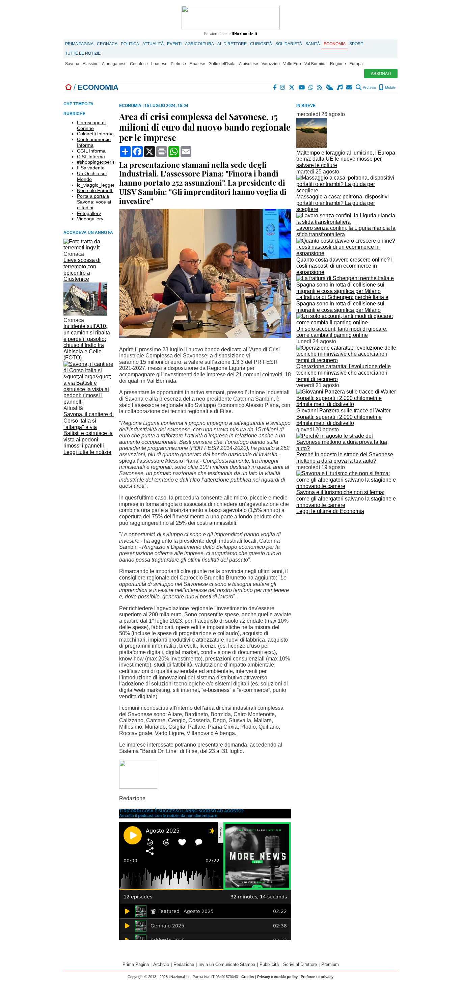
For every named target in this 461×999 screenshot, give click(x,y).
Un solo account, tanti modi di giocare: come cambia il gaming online (341, 332)
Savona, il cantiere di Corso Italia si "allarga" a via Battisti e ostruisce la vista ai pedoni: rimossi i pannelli (88, 430)
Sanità (312, 44)
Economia (335, 44)
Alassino (91, 63)
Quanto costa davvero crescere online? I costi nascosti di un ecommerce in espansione (344, 266)
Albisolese (248, 63)
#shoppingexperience (100, 162)
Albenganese (114, 63)
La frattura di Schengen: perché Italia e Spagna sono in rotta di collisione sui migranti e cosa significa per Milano (342, 303)
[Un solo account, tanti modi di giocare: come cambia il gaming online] (347, 322)
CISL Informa (91, 156)
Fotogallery (89, 213)
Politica (130, 44)
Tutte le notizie (83, 53)
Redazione (183, 964)
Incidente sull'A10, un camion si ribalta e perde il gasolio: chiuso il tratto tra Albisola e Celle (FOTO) (86, 341)
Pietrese (178, 63)
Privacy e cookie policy (277, 977)
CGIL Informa (91, 151)
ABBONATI (381, 73)
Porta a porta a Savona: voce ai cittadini (94, 201)
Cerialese (139, 63)
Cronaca (107, 44)
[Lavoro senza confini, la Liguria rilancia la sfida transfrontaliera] (347, 222)
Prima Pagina (79, 44)
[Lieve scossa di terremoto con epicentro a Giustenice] (88, 247)
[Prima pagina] (68, 87)
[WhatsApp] (311, 87)
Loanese (159, 63)
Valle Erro (292, 63)
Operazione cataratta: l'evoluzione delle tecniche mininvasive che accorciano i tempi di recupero (343, 372)
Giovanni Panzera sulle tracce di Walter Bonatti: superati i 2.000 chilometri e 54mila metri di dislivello (343, 417)
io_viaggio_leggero (97, 185)
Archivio (369, 87)
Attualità (153, 44)
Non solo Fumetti (95, 190)
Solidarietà (288, 44)
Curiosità (261, 44)
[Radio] (340, 87)
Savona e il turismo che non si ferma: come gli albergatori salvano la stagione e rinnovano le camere (346, 498)
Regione (338, 63)
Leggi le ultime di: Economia (330, 511)
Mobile (390, 87)
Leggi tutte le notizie (87, 452)
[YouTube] (301, 87)
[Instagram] (283, 87)
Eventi (174, 44)
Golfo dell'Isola (222, 63)
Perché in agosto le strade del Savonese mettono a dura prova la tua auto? (344, 458)
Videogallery (90, 218)
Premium (330, 964)
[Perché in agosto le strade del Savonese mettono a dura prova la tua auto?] (347, 448)
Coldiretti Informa (95, 133)
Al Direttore (232, 44)
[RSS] (320, 87)
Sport (356, 44)
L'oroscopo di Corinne (91, 125)
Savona (72, 63)
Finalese (197, 63)
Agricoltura (199, 44)
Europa (356, 63)
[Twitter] (292, 87)
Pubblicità (269, 964)
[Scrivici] (349, 87)
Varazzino (271, 63)
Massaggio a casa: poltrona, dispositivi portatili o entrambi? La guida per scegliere (342, 203)
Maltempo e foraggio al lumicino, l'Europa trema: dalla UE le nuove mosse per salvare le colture (345, 159)
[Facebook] (275, 87)
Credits (247, 977)
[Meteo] (330, 87)
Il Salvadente (91, 167)
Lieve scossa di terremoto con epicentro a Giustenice (82, 269)
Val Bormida (315, 63)
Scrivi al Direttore (300, 964)
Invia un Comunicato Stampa (226, 964)
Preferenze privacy (317, 977)
